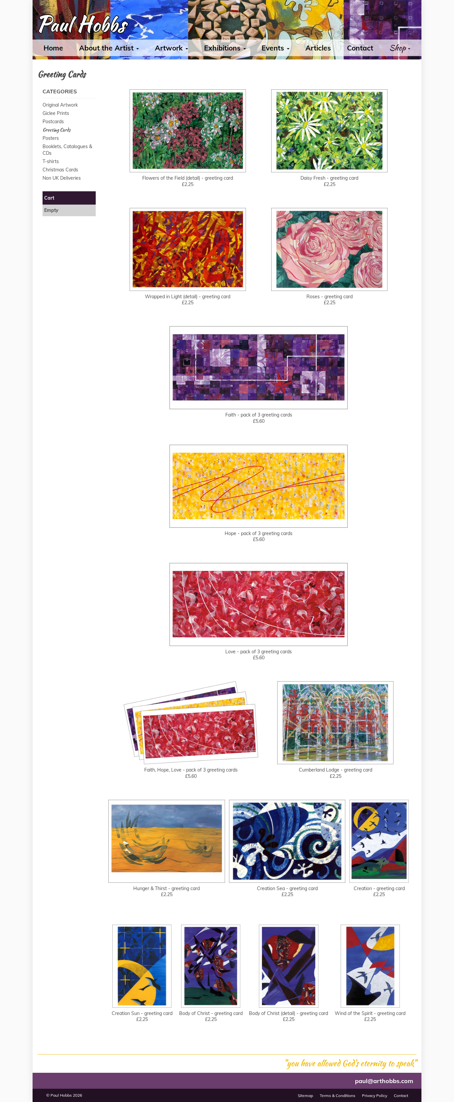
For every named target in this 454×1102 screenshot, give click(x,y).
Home (53, 48)
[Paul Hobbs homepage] (81, 26)
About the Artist (107, 48)
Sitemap (305, 1095)
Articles (318, 48)
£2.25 (187, 160)
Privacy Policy (374, 1095)
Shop (398, 47)
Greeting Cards (56, 130)
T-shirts (51, 161)
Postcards (53, 122)
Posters (51, 138)
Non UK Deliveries (62, 178)
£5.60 (258, 397)
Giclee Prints (56, 113)
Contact (360, 48)
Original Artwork (60, 105)
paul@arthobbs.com (384, 1081)
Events (274, 48)
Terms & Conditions (337, 1095)
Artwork (170, 48)
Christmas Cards (60, 170)
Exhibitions (223, 48)
